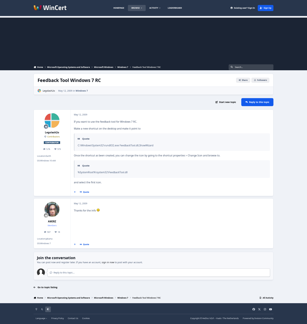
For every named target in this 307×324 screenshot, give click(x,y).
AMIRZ (52, 221)
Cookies (86, 318)
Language (41, 318)
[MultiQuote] (75, 192)
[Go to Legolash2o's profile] (39, 90)
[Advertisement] (153, 40)
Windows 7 (82, 90)
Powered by (258, 318)
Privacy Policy (57, 318)
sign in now (108, 262)
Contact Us (73, 318)
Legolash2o (49, 90)
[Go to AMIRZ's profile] (52, 209)
